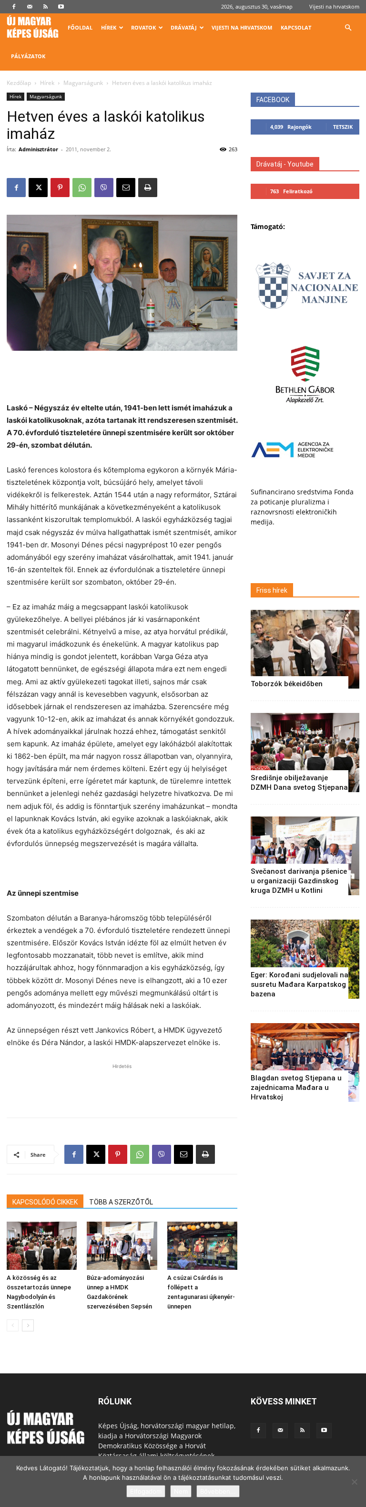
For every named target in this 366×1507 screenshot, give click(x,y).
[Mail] (29, 6)
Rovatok (143, 27)
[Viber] (103, 187)
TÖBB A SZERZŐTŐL (121, 1202)
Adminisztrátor (38, 149)
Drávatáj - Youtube (285, 164)
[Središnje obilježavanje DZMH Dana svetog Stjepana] (305, 752)
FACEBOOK (272, 100)
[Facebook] (14, 6)
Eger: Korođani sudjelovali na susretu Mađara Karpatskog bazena (299, 984)
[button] (347, 27)
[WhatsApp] (82, 187)
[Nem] (354, 1481)
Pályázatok (28, 56)
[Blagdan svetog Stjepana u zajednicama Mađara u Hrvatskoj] (305, 1062)
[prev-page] (13, 1325)
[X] (38, 187)
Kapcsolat (296, 27)
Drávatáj (184, 27)
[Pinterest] (60, 187)
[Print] (147, 187)
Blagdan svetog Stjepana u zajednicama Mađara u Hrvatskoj (296, 1087)
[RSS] (45, 6)
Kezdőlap (19, 83)
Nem (181, 1491)
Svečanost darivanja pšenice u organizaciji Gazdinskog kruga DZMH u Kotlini (299, 881)
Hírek (108, 27)
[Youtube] (61, 6)
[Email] (125, 187)
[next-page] (28, 1325)
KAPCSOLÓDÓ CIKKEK (45, 1202)
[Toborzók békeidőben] (305, 649)
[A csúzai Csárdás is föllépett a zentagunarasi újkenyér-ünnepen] (202, 1246)
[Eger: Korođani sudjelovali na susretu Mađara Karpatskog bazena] (305, 959)
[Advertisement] (122, 377)
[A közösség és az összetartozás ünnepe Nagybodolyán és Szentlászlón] (42, 1246)
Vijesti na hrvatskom (334, 6)
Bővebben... (218, 1491)
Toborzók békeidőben (287, 684)
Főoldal (80, 27)
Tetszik (343, 126)
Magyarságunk (83, 83)
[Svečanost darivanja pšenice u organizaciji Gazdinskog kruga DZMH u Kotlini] (305, 855)
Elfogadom (146, 1491)
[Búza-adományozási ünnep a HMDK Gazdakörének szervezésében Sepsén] (122, 1246)
